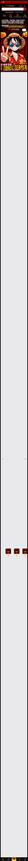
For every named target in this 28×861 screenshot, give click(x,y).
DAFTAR (14, 860)
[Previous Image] (3, 459)
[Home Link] (10, 6)
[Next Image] (24, 459)
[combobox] (13, 9)
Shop (3, 6)
